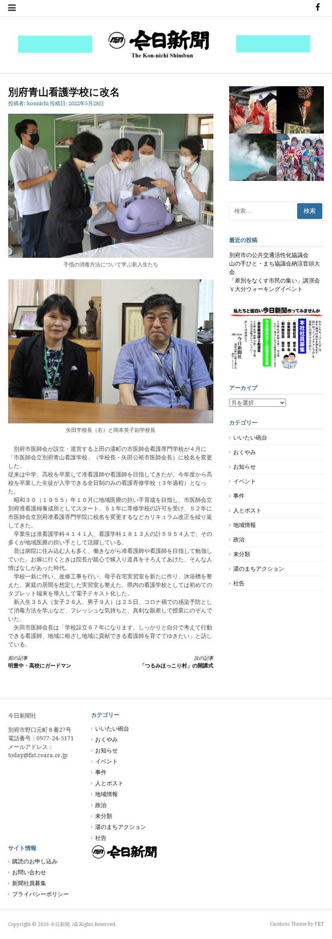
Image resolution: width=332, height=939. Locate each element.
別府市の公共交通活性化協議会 (269, 255)
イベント (244, 481)
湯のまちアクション (258, 568)
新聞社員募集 (29, 883)
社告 (239, 583)
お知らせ (244, 466)
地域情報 (244, 525)
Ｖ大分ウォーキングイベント (266, 289)
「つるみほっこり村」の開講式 (176, 662)
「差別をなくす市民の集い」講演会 (274, 280)
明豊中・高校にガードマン (39, 662)
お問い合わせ (29, 872)
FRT (319, 924)
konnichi (38, 103)
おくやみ (244, 452)
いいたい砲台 (250, 437)
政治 (239, 539)
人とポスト (247, 510)
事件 (239, 496)
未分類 (241, 554)
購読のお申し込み (34, 861)
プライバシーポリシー (40, 894)
